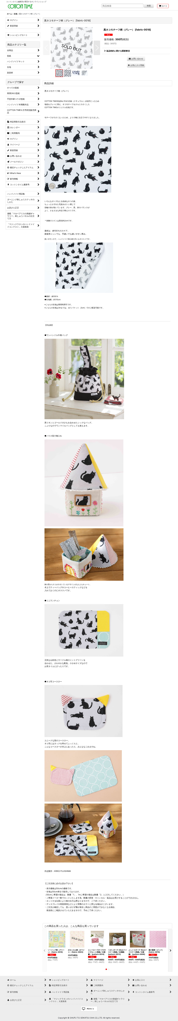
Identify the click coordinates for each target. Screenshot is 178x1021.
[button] (46, 48)
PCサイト (90, 1009)
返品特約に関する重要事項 (118, 51)
